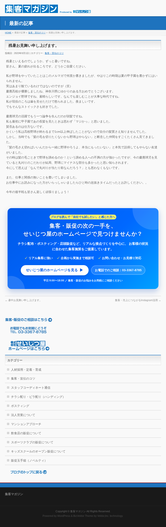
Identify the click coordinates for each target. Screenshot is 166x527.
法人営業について (23, 415)
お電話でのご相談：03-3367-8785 (118, 270)
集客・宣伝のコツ (37, 32)
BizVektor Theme (83, 515)
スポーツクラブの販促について (32, 442)
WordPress (63, 515)
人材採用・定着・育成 (26, 369)
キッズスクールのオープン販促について (38, 451)
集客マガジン (78, 511)
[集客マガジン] (48, 8)
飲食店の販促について (26, 433)
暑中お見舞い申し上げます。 (23, 300)
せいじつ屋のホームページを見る (54, 270)
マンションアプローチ (26, 424)
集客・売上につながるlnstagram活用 (138, 300)
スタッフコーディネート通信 (30, 387)
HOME (8, 32)
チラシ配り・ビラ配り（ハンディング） (38, 396)
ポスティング (20, 406)
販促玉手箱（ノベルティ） (29, 460)
